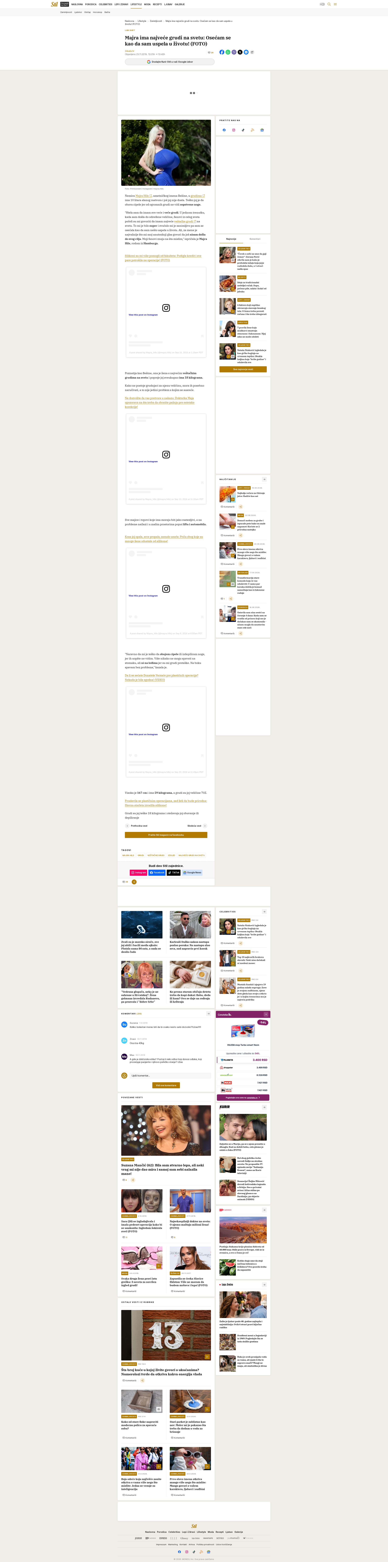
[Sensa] (220, 1538)
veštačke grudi (183, 221)
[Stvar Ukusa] (248, 1538)
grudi (141, 855)
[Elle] (174, 1538)
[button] (211, 52)
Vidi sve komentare (166, 1085)
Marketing (173, 1544)
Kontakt (183, 1544)
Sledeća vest (194, 825)
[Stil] (54, 4)
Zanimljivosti (156, 21)
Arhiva (192, 1544)
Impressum (161, 1544)
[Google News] (262, 130)
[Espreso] (163, 1538)
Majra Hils (142, 195)
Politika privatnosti (205, 1544)
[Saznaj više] (264, 1107)
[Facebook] (224, 130)
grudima (196, 195)
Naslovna (129, 21)
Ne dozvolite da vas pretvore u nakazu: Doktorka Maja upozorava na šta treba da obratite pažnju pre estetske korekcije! (159, 402)
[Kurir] (138, 1538)
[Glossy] (184, 1538)
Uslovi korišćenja (224, 1544)
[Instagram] (233, 130)
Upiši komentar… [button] (141, 1075)
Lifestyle (142, 21)
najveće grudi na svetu (192, 855)
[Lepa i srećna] (195, 1538)
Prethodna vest (139, 825)
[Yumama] (233, 1538)
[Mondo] (151, 1538)
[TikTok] (243, 130)
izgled (171, 855)
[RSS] (252, 130)
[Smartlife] (208, 1538)
